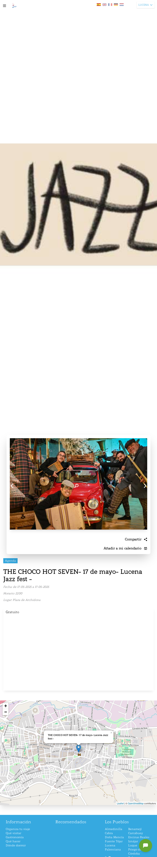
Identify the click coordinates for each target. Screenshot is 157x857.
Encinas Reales (138, 837)
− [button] (5, 712)
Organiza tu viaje (18, 829)
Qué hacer (13, 841)
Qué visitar (13, 833)
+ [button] (5, 705)
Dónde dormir (16, 845)
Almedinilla (113, 829)
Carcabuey (135, 833)
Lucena (110, 845)
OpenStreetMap (136, 803)
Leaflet (120, 803)
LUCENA (143, 4)
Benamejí (135, 829)
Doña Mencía (114, 837)
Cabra (109, 833)
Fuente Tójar (114, 841)
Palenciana (113, 849)
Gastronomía (15, 837)
